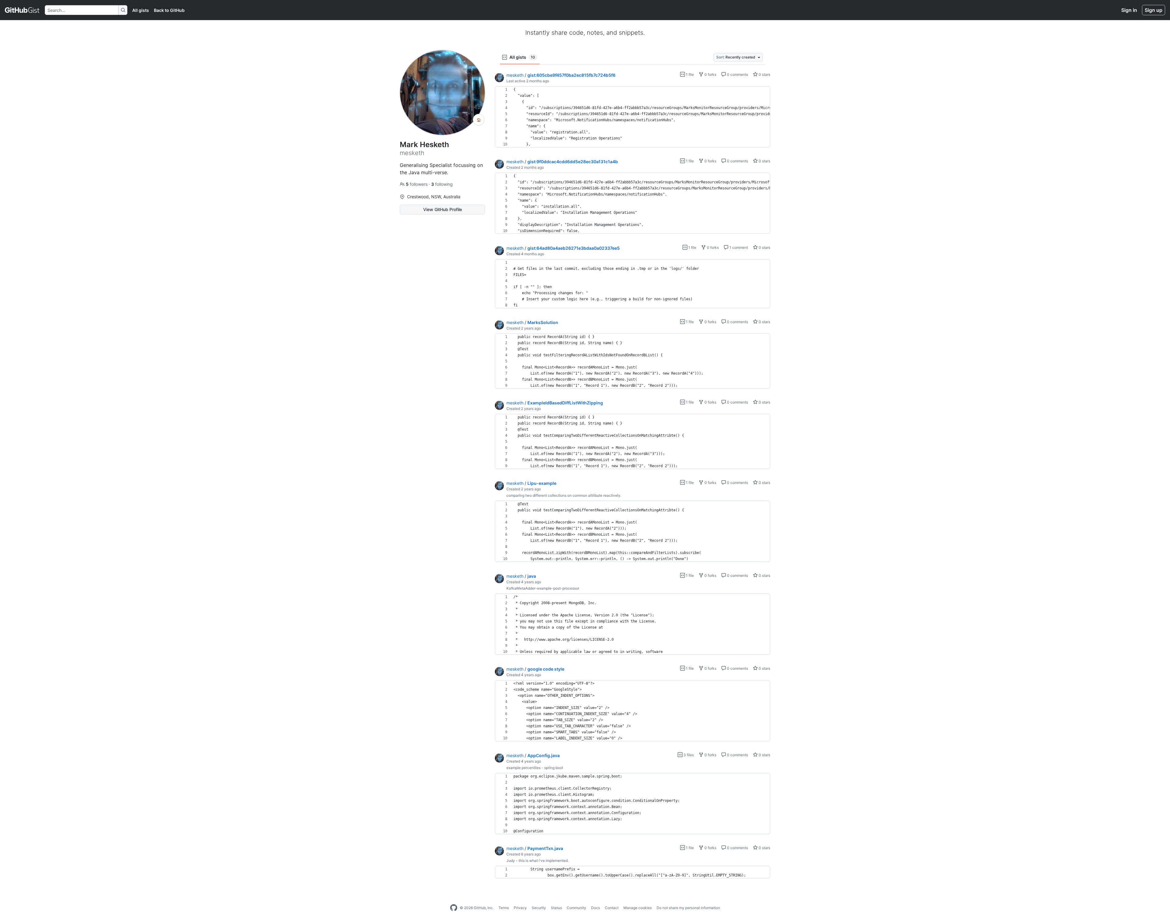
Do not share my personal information (688, 907)
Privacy (520, 907)
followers (417, 184)
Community (576, 907)
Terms (503, 907)
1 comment (738, 247)
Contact (612, 907)
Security (539, 907)
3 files (688, 755)
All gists (140, 10)
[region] (632, 116)
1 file (689, 74)
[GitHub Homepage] (453, 908)
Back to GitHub (169, 10)
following (442, 184)
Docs (595, 907)
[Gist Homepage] (22, 10)
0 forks (710, 74)
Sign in (1129, 10)
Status (556, 907)
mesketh (514, 75)
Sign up (1153, 10)
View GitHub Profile (442, 209)
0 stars (764, 74)
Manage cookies (637, 907)
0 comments (737, 74)
